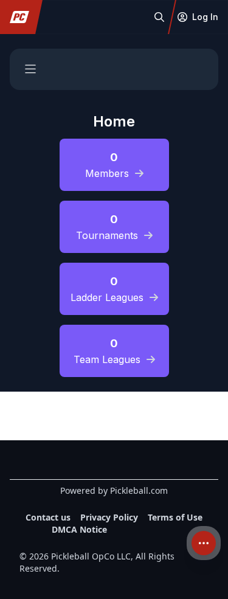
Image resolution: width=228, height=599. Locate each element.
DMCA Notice (79, 529)
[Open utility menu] (204, 543)
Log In (205, 17)
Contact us (48, 517)
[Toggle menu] (30, 69)
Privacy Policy (109, 517)
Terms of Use (175, 517)
